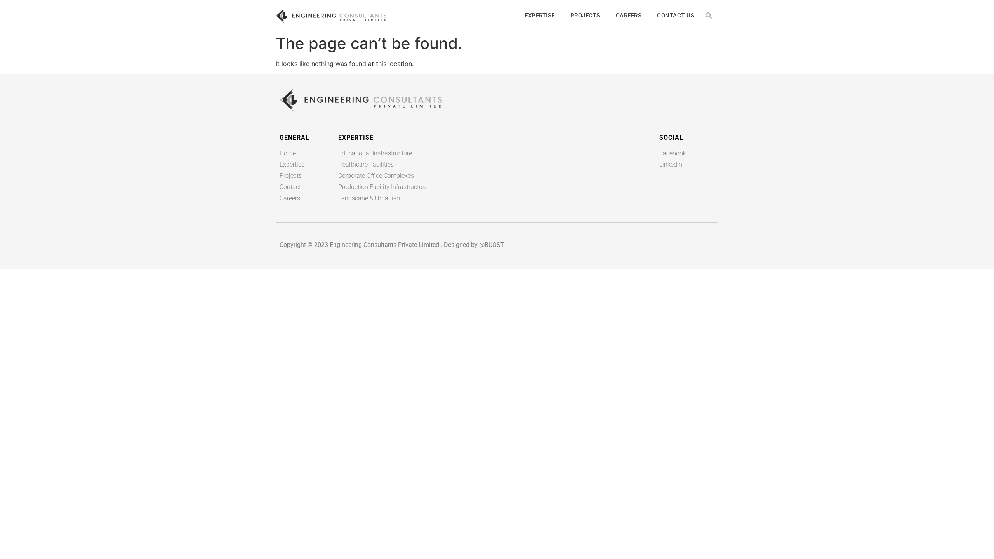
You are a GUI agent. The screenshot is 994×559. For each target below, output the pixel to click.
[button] (708, 15)
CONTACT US (675, 15)
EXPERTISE (540, 15)
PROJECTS (585, 15)
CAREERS (629, 15)
